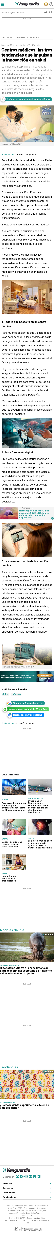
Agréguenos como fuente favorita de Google (29, 99)
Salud (5, 839)
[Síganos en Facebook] (17, 1176)
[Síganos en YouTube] (30, 1176)
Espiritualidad (7, 1102)
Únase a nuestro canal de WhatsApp (27, 709)
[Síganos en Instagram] (26, 1176)
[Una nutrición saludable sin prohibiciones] (14, 862)
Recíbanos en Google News (27, 715)
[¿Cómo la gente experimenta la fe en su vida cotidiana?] (27, 1084)
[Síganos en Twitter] (21, 1176)
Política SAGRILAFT (17, 1218)
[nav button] (2, 4)
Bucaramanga (35, 798)
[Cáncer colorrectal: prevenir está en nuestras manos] (14, 827)
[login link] (51, 4)
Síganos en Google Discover (28, 703)
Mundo (5, 799)
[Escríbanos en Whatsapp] (39, 1176)
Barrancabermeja (9, 965)
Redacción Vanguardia (26, 154)
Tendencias (35, 37)
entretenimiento (21, 37)
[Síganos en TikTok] (34, 1176)
